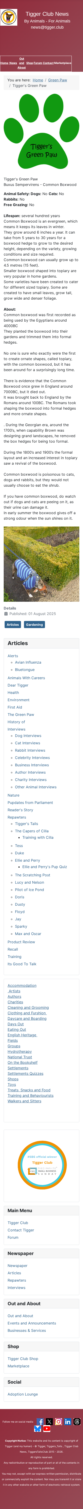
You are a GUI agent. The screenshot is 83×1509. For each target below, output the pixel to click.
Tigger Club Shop (23, 1358)
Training (14, 956)
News (13, 63)
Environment (19, 700)
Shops (13, 1079)
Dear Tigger (18, 685)
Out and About (22, 63)
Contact (48, 63)
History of (16, 722)
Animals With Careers (26, 678)
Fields (13, 1040)
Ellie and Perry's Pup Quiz (44, 866)
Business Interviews (32, 765)
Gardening (34, 624)
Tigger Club (18, 1222)
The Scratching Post (32, 875)
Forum (38, 63)
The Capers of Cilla (32, 831)
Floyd (20, 911)
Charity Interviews (31, 779)
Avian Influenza (28, 662)
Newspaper (17, 1265)
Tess (19, 845)
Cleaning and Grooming (28, 1007)
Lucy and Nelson (29, 882)
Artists (14, 991)
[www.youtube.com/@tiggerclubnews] (46, 1428)
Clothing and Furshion (27, 1013)
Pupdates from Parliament (30, 802)
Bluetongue (25, 669)
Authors (14, 996)
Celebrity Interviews (32, 757)
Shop (29, 63)
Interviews (16, 1287)
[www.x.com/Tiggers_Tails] (49, 1421)
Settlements (18, 1068)
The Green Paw (21, 714)
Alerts (13, 656)
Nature (13, 795)
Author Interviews (30, 772)
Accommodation (22, 985)
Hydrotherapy (20, 1051)
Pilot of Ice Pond (29, 889)
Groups (14, 1046)
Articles (14, 1273)
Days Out (16, 1024)
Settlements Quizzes (25, 1073)
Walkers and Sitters (24, 1101)
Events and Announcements (32, 1323)
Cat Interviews (27, 743)
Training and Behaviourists (30, 1095)
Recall (13, 949)
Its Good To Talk (22, 964)
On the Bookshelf (23, 1062)
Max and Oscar (28, 933)
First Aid (15, 707)
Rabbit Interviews (30, 750)
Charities (15, 1002)
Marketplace (18, 1366)
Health (13, 692)
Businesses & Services (27, 1330)
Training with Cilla (37, 837)
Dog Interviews (28, 735)
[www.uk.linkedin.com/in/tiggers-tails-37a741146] (67, 1421)
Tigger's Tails (26, 823)
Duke (19, 853)
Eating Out (17, 1029)
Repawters (17, 1280)
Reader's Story (20, 810)
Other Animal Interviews (35, 787)
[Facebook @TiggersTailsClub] (40, 1421)
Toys (12, 1084)
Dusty (20, 904)
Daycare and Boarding (27, 1018)
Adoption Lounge (23, 1394)
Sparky (21, 926)
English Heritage (22, 1035)
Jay (18, 919)
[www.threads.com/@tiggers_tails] (77, 1421)
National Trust (20, 1057)
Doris (19, 897)
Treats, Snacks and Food (29, 1090)
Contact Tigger (21, 1230)
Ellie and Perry (27, 860)
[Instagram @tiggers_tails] (58, 1421)
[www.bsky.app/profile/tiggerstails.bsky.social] (37, 1428)
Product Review (21, 942)
